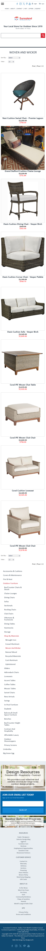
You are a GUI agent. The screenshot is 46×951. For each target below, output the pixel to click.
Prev (38, 66)
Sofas (6, 602)
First (33, 66)
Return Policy (23, 875)
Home (7, 8)
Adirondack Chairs (11, 672)
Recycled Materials (13, 656)
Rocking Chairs (10, 610)
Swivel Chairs (9, 693)
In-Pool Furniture (11, 705)
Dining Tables (9, 624)
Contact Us (23, 861)
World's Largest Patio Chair (23, 904)
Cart (43, 4)
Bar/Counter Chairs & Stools (13, 589)
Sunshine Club (23, 851)
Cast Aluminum (11, 660)
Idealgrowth (29, 940)
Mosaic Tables (10, 689)
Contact (19, 8)
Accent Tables (9, 681)
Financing (23, 870)
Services (23, 868)
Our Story (23, 892)
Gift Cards (23, 879)
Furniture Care (23, 844)
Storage (7, 632)
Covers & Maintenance (12, 575)
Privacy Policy (23, 912)
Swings (7, 701)
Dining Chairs (9, 598)
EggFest (37, 8)
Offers (31, 8)
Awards (23, 901)
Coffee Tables (9, 685)
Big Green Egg (8, 753)
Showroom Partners (23, 853)
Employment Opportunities (23, 848)
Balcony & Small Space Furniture (10, 714)
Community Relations (23, 897)
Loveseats (8, 677)
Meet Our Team (23, 890)
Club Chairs (8, 614)
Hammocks (8, 628)
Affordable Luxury (11, 735)
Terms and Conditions (23, 914)
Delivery (23, 866)
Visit (25, 8)
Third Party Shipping (23, 877)
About (13, 8)
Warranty (23, 864)
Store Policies (23, 873)
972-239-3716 (24, 932)
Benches (7, 719)
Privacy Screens (10, 745)
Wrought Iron (10, 640)
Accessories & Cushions (12, 571)
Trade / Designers (23, 837)
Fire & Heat (7, 579)
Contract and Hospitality (9, 730)
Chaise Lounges (10, 594)
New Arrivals (9, 697)
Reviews (23, 846)
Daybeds (7, 709)
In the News (23, 888)
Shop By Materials (11, 636)
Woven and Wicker (13, 648)
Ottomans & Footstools (9, 619)
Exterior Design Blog (23, 839)
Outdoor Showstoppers (10, 740)
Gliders (7, 668)
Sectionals (8, 606)
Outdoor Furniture (10, 583)
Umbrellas (7, 749)
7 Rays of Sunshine (23, 899)
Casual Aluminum (12, 644)
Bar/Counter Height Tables (12, 724)
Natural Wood (11, 652)
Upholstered (10, 664)
